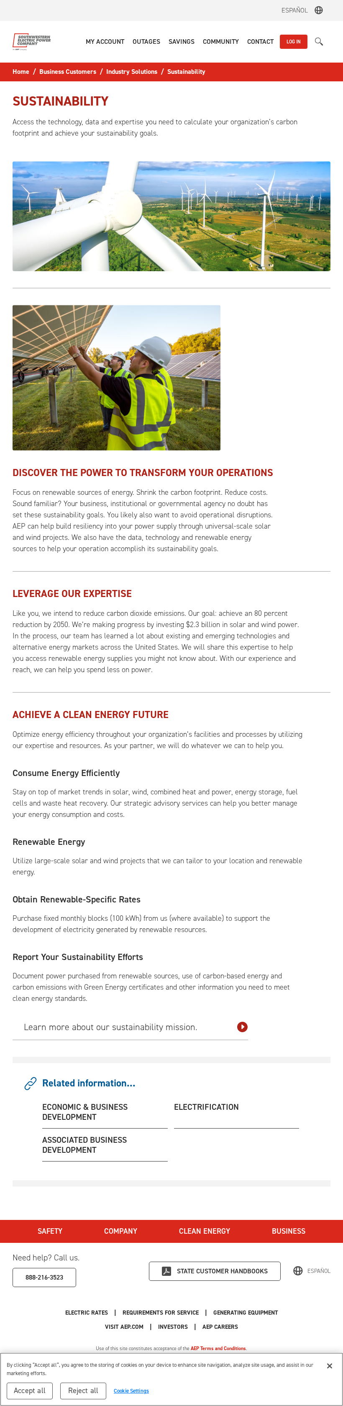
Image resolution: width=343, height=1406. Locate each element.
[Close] (329, 1366)
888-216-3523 (44, 1277)
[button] (105, 41)
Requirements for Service (161, 1313)
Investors (173, 1327)
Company (120, 1231)
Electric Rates (86, 1313)
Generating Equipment (245, 1313)
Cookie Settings (131, 1390)
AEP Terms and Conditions (218, 1348)
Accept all (30, 1391)
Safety (50, 1231)
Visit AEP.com (124, 1327)
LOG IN (294, 41)
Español (295, 10)
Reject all (83, 1391)
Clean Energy (204, 1231)
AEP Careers (220, 1327)
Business (288, 1231)
